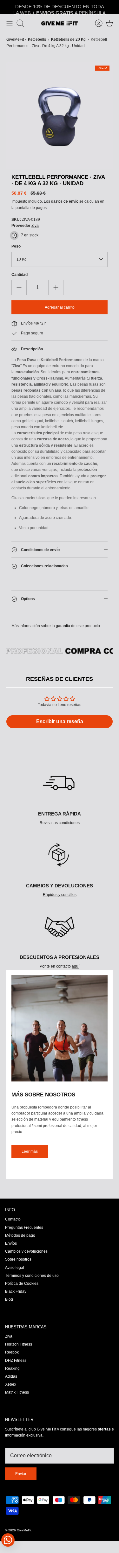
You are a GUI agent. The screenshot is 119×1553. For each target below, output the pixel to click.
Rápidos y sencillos (59, 894)
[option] (59, 115)
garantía (63, 626)
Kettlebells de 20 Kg (68, 39)
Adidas (11, 1376)
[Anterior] (8, 7)
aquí (75, 966)
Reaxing (12, 1368)
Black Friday (15, 1291)
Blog (9, 1299)
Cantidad (19, 274)
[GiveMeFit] (59, 23)
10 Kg (22, 259)
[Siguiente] (111, 7)
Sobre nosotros (18, 1259)
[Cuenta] (95, 23)
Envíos (11, 1243)
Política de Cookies (21, 1283)
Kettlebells (37, 39)
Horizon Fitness (18, 1344)
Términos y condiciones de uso (32, 1275)
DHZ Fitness (15, 1360)
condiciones (69, 823)
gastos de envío (64, 201)
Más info (80, 8)
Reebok (12, 1352)
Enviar (20, 1474)
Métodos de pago (20, 1235)
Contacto (13, 1219)
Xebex (10, 1384)
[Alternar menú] (10, 23)
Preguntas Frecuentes (24, 1227)
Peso (16, 246)
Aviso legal (14, 1267)
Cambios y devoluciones (26, 1251)
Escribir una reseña (59, 721)
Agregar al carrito (60, 307)
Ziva (35, 225)
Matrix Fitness (17, 1392)
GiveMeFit (15, 39)
